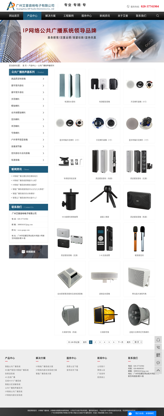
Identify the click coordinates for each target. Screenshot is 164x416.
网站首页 (14, 15)
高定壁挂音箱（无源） (70, 255)
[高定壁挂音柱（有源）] (104, 161)
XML (111, 413)
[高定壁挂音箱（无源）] (70, 238)
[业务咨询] (158, 339)
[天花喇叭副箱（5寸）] (104, 123)
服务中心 (86, 15)
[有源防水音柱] (70, 84)
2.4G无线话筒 (104, 255)
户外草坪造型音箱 (19, 140)
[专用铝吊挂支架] (70, 161)
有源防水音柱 (70, 102)
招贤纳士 (101, 377)
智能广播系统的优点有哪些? (24, 194)
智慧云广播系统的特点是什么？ (25, 198)
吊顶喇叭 (15, 126)
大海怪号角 (104, 332)
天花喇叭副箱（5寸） (104, 140)
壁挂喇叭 (15, 106)
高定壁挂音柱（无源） (139, 178)
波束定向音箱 (104, 294)
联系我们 (141, 15)
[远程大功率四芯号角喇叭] (139, 315)
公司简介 (101, 366)
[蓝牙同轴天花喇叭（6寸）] (70, 123)
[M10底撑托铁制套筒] (70, 200)
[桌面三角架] (104, 200)
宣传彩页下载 (72, 370)
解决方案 (50, 15)
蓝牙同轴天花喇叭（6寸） (70, 140)
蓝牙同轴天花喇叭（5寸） (139, 140)
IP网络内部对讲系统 (13, 395)
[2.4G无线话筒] (104, 238)
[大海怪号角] (104, 315)
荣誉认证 (101, 370)
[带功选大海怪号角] (139, 276)
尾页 (128, 342)
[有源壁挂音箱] (104, 84)
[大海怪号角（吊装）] (70, 315)
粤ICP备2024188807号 (77, 413)
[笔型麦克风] (139, 238)
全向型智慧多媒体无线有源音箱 (70, 294)
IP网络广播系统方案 (44, 366)
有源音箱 (15, 160)
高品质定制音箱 (18, 79)
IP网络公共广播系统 (13, 391)
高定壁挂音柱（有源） (105, 178)
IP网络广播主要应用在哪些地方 (25, 176)
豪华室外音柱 (17, 92)
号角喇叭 (15, 133)
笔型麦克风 (139, 255)
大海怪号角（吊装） (70, 332)
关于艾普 (123, 15)
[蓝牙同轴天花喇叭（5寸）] (139, 123)
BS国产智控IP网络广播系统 (17, 370)
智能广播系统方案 (43, 374)
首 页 (25, 66)
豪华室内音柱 (17, 85)
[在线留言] (158, 362)
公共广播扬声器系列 (46, 66)
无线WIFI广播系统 (13, 381)
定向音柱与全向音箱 (20, 153)
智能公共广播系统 (12, 366)
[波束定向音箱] (104, 276)
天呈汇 (95, 413)
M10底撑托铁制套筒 (70, 217)
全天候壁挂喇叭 (18, 113)
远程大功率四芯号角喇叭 (139, 332)
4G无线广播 (10, 377)
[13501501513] (158, 347)
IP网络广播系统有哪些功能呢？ (25, 185)
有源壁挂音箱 (104, 102)
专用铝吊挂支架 (70, 178)
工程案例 (68, 15)
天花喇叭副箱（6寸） (139, 102)
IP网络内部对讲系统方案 (46, 370)
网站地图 (101, 413)
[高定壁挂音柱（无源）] (139, 161)
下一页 (120, 342)
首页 (85, 342)
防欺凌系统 (10, 374)
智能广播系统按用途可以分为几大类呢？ (29, 189)
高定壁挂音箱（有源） (139, 217)
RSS (106, 413)
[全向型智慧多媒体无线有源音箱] (70, 276)
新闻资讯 (105, 15)
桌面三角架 (104, 217)
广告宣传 (101, 374)
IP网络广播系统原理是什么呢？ (25, 180)
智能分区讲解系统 (12, 384)
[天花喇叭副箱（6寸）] (139, 84)
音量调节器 (16, 146)
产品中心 (32, 15)
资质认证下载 (72, 366)
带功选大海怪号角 (139, 294)
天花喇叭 (15, 99)
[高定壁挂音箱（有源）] (139, 200)
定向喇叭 (15, 119)
